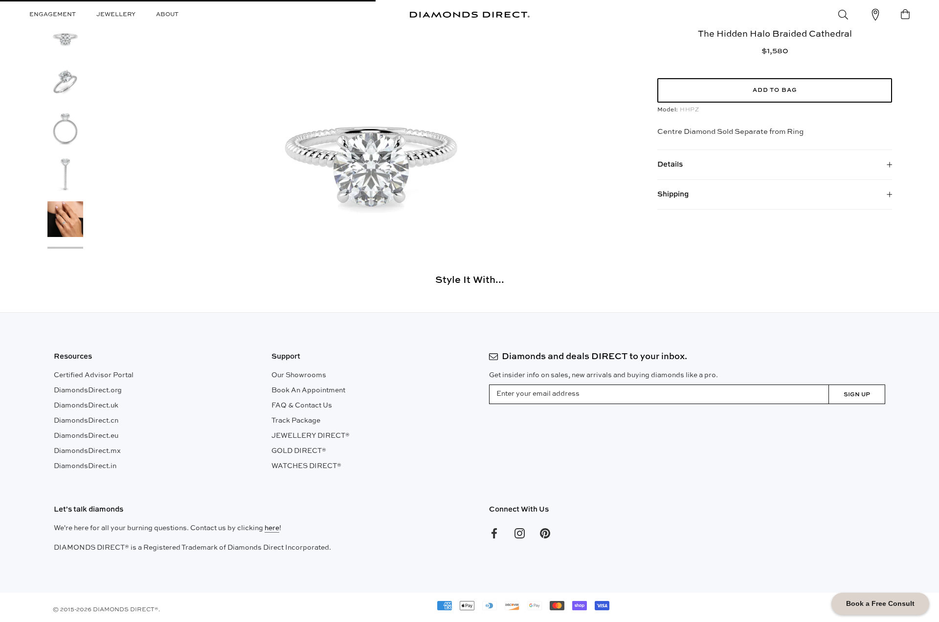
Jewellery (115, 15)
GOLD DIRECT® (298, 451)
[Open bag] (905, 14)
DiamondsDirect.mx (87, 451)
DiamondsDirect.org (88, 390)
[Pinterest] (545, 533)
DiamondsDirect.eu (86, 435)
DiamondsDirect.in (85, 466)
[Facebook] (494, 533)
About (167, 15)
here (272, 528)
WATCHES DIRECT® (306, 466)
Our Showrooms (298, 375)
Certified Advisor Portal (94, 375)
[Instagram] (519, 533)
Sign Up (857, 395)
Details (670, 164)
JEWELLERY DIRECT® (310, 435)
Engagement (52, 15)
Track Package (295, 420)
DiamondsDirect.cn (86, 420)
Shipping (673, 194)
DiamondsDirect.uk (86, 405)
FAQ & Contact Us (301, 405)
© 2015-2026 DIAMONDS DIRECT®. (106, 610)
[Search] (843, 14)
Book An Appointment (308, 390)
